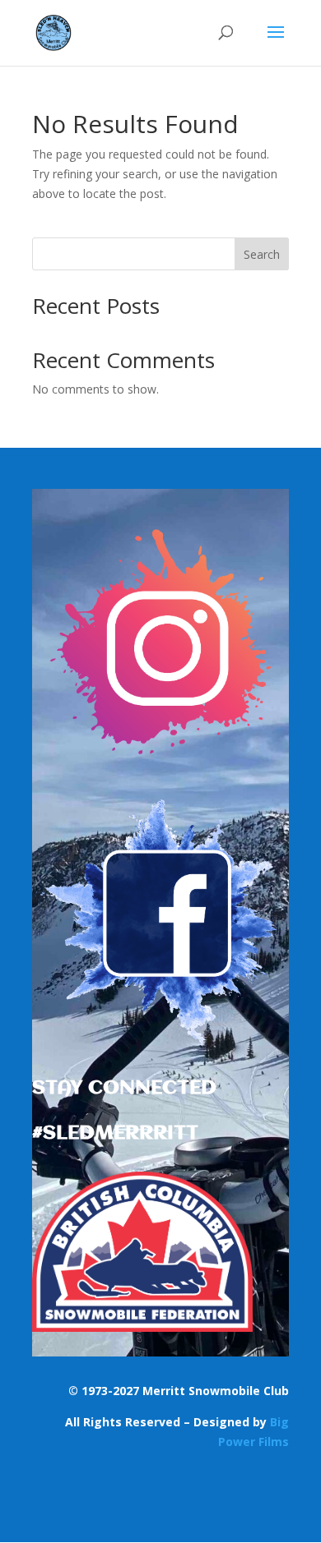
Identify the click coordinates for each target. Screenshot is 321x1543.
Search (262, 254)
